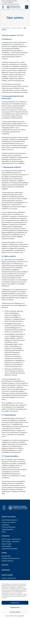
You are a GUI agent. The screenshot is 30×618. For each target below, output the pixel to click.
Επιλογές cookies (15, 612)
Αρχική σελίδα (6, 28)
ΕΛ (27, 1)
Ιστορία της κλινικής (9, 522)
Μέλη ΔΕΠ (5, 565)
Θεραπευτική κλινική (9, 517)
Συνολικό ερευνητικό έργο (11, 558)
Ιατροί (4, 532)
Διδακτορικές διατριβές (9, 549)
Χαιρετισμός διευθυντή (9, 520)
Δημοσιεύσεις (6, 556)
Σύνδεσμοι (5, 525)
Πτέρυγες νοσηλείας (9, 527)
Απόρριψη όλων (15, 607)
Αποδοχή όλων (15, 603)
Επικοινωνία (6, 570)
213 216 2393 (14, 1)
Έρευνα (4, 553)
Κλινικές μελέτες (7, 561)
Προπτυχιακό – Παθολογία (10, 542)
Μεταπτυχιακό (6, 544)
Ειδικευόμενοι (6, 546)
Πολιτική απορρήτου (19, 616)
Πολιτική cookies (9, 616)
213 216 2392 (8, 1)
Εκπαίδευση (6, 536)
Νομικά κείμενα (17, 28)
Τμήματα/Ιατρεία (7, 529)
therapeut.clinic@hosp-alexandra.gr (11, 4)
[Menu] (26, 7)
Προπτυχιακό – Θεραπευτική (11, 539)
